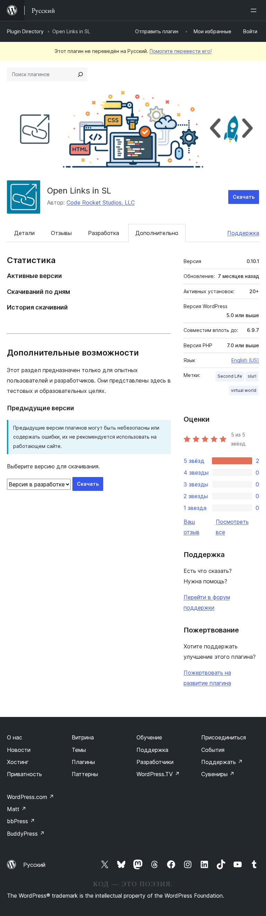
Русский (34, 864)
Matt (16, 809)
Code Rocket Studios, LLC (100, 202)
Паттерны (85, 774)
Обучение (149, 737)
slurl (252, 376)
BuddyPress (26, 833)
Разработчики (155, 761)
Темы (79, 749)
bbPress (21, 821)
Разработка (103, 233)
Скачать (244, 197)
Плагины (83, 761)
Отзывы (61, 233)
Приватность (24, 774)
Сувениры (217, 774)
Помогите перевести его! (181, 51)
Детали (24, 233)
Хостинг (18, 761)
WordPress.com (30, 796)
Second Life (230, 376)
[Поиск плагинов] (80, 74)
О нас (14, 737)
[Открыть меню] (255, 10)
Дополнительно (156, 233)
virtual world (243, 390)
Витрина (83, 737)
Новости (18, 749)
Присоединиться (223, 737)
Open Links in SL (79, 191)
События (212, 749)
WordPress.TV (158, 774)
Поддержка (243, 233)
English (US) (245, 360)
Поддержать (222, 761)
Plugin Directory (25, 31)
